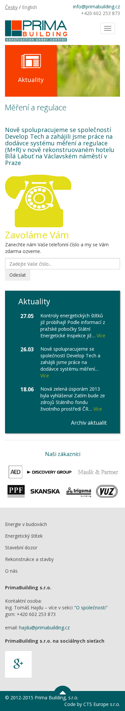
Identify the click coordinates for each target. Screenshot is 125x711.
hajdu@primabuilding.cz (44, 627)
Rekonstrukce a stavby (29, 559)
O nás (11, 571)
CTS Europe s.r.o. (101, 704)
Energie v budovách (26, 524)
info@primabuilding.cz (96, 6)
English (29, 7)
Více (101, 335)
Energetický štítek (24, 536)
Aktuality (31, 80)
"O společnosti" (91, 607)
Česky (11, 7)
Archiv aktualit (89, 422)
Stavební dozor (21, 547)
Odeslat (17, 275)
